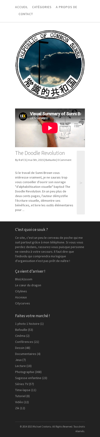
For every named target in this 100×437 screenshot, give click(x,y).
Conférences (24, 342)
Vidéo (19, 402)
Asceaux (21, 297)
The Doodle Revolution (40, 152)
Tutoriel (20, 396)
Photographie (24, 372)
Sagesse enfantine (28, 378)
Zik (17, 408)
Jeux (18, 360)
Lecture (20, 366)
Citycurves (22, 303)
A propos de (66, 7)
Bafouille (50, 160)
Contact (26, 14)
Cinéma (20, 336)
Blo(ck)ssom (23, 279)
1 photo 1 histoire (27, 324)
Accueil (21, 7)
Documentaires (25, 354)
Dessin (19, 348)
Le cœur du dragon (28, 285)
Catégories (42, 7)
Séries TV (21, 384)
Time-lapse (22, 390)
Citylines (21, 291)
